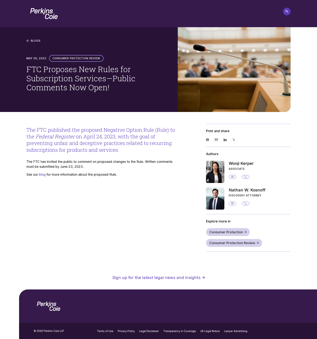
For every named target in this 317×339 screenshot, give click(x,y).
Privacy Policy (126, 331)
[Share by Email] (216, 140)
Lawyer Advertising (235, 331)
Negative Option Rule (129, 129)
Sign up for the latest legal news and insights (156, 277)
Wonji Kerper (241, 163)
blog (42, 174)
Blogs (36, 40)
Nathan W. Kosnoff (247, 190)
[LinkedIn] (225, 140)
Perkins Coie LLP (54, 330)
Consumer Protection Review (232, 243)
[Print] (207, 140)
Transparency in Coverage (179, 331)
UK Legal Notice (210, 331)
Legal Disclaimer (149, 331)
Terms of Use (105, 331)
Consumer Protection (226, 232)
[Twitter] (233, 140)
